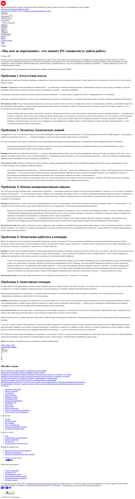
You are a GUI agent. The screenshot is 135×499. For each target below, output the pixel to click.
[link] (4, 31)
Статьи (3, 46)
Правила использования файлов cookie (37, 11)
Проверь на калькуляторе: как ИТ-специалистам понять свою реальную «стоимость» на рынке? (35, 376)
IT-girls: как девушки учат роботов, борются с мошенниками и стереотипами (28, 380)
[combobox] (10, 493)
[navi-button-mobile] (3, 43)
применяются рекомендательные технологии (42, 483)
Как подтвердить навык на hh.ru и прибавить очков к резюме (23, 372)
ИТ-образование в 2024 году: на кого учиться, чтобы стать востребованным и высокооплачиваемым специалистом (42, 384)
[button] (3, 37)
